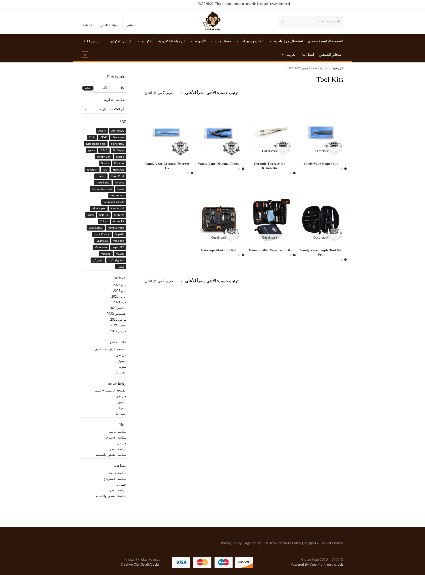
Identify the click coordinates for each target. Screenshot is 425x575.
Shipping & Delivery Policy (323, 543)
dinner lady (117, 143)
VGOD (120, 253)
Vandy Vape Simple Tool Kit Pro (320, 252)
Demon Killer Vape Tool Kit (269, 250)
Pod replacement (102, 189)
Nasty (120, 189)
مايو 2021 (119, 302)
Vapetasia (102, 240)
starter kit (118, 221)
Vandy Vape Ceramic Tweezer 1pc (167, 166)
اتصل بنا (121, 372)
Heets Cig (118, 169)
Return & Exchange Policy (282, 543)
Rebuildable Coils (114, 202)
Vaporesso (101, 247)
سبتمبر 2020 (117, 308)
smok (90, 215)
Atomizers (118, 137)
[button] (91, 48)
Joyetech (92, 169)
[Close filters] (143, 77)
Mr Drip (119, 182)
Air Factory (117, 131)
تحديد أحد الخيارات (321, 179)
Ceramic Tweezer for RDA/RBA (269, 166)
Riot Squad (117, 208)
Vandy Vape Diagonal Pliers (218, 163)
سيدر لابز (98, 260)
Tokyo (104, 221)
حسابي (131, 25)
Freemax (119, 163)
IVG (105, 169)
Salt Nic (103, 215)
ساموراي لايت (116, 260)
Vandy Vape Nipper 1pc (320, 163)
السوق (122, 361)
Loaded (101, 176)
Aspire (102, 131)
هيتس (121, 266)
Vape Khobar (102, 234)
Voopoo (105, 253)
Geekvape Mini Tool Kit (218, 250)
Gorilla (105, 163)
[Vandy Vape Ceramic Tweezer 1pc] (167, 132)
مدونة (122, 366)
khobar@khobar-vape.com (144, 559)
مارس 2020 (118, 319)
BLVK (103, 137)
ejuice (91, 150)
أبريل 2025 (118, 296)
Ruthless (119, 215)
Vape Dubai (95, 228)
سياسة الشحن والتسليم (111, 454)
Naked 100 (102, 182)
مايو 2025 (119, 291)
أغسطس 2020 (116, 313)
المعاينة (87, 25)
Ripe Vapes (98, 208)
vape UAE (118, 247)
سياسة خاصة (117, 431)
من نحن (121, 355)
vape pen (118, 240)
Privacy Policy (231, 543)
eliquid (120, 156)
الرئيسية (337, 68)
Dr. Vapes (118, 150)
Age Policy (253, 543)
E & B (104, 150)
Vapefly (119, 234)
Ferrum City (103, 156)
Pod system (117, 195)
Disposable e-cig (95, 143)
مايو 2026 (119, 285)
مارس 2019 (118, 331)
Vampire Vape (116, 228)
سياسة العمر (109, 25)
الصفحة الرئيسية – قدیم (110, 349)
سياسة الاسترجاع (115, 437)
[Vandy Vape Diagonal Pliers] (218, 132)
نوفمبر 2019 (118, 325)
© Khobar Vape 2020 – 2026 (322, 559)
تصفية (88, 88)
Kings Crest (117, 176)
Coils (92, 137)
